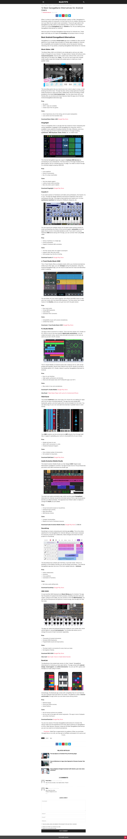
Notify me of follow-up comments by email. (52, 826)
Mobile (46, 5)
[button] (43, 2)
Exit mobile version (63, 837)
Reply (47, 784)
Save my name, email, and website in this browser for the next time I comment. (60, 824)
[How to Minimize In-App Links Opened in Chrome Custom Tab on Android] (45, 764)
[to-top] (125, 837)
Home (42, 5)
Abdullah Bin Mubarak (47, 12)
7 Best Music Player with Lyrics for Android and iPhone (63, 393)
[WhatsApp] (66, 15)
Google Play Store (63, 119)
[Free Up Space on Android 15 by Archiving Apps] (45, 756)
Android (50, 5)
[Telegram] (69, 15)
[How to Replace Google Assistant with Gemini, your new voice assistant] (45, 771)
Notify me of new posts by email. (49, 828)
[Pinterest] (63, 15)
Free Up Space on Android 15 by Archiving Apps (63, 753)
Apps (51, 738)
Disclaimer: (47, 731)
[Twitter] (60, 15)
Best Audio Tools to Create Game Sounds (59, 656)
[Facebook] (57, 15)
